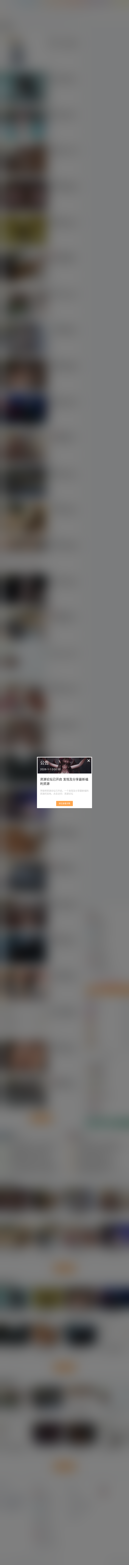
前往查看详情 (64, 803)
